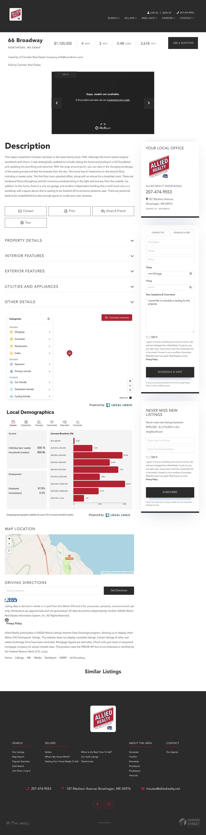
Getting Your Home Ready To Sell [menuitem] (61, 762)
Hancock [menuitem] (133, 776)
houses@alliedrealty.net (163, 789)
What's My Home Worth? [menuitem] (57, 757)
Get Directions (119, 590)
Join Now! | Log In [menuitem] (21, 771)
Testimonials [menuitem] (87, 762)
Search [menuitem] (112, 18)
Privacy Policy (14, 623)
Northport (50, 658)
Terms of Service (159, 386)
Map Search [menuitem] (18, 757)
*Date (149, 268)
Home (8, 658)
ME (29, 658)
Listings (19, 658)
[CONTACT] (183, 43)
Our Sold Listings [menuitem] (89, 757)
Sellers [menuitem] (129, 18)
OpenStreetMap (117, 573)
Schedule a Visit (182, 233)
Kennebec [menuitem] (134, 762)
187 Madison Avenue (98, 789)
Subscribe (170, 492)
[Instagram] (108, 804)
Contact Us (151, 209)
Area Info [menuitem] (148, 18)
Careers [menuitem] (167, 18)
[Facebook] (97, 804)
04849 (63, 658)
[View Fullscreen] (9, 550)
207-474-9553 (186, 13)
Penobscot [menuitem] (134, 766)
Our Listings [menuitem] (18, 752)
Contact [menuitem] (186, 18)
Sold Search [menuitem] (18, 766)
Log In (154, 13)
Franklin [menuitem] (133, 757)
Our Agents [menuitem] (172, 752)
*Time (149, 281)
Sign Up (166, 13)
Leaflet (104, 573)
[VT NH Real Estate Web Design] (189, 822)
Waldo (38, 658)
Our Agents (164, 209)
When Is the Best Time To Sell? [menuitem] (96, 752)
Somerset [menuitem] (134, 752)
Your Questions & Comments (160, 295)
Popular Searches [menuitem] (20, 762)
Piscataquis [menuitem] (134, 771)
